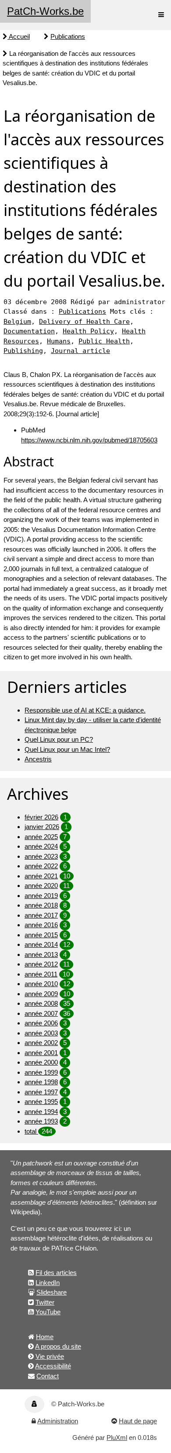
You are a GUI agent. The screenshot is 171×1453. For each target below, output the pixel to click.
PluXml (117, 1437)
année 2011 (41, 974)
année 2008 (41, 1003)
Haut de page (138, 1421)
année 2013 (41, 954)
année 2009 (41, 993)
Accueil (18, 36)
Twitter (45, 1302)
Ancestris (38, 759)
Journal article (80, 351)
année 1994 (41, 1111)
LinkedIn (48, 1282)
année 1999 (41, 1072)
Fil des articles (56, 1272)
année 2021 (41, 876)
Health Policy (88, 331)
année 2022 (41, 866)
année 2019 (41, 895)
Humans (59, 341)
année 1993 (41, 1121)
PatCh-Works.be (45, 11)
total (31, 1131)
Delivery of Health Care (84, 322)
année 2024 (41, 846)
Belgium (17, 322)
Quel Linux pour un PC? (59, 739)
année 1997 (41, 1092)
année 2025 (41, 836)
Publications (67, 36)
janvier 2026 (42, 826)
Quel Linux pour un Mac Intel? (67, 749)
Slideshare (51, 1292)
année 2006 (41, 1023)
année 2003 (41, 1033)
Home (44, 1336)
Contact (47, 1376)
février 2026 (41, 817)
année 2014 (41, 944)
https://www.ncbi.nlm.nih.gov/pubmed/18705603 (89, 440)
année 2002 (41, 1042)
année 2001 (41, 1052)
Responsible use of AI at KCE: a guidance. (85, 710)
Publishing (23, 351)
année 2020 (41, 885)
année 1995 (41, 1101)
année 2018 (41, 905)
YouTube (48, 1312)
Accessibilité (53, 1366)
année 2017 (41, 915)
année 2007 (41, 1013)
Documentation (29, 331)
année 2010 (41, 983)
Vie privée (50, 1356)
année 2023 (41, 856)
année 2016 (41, 925)
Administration (57, 1421)
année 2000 (41, 1062)
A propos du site (58, 1346)
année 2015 (41, 935)
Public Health (104, 341)
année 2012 (41, 964)
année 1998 (41, 1082)
